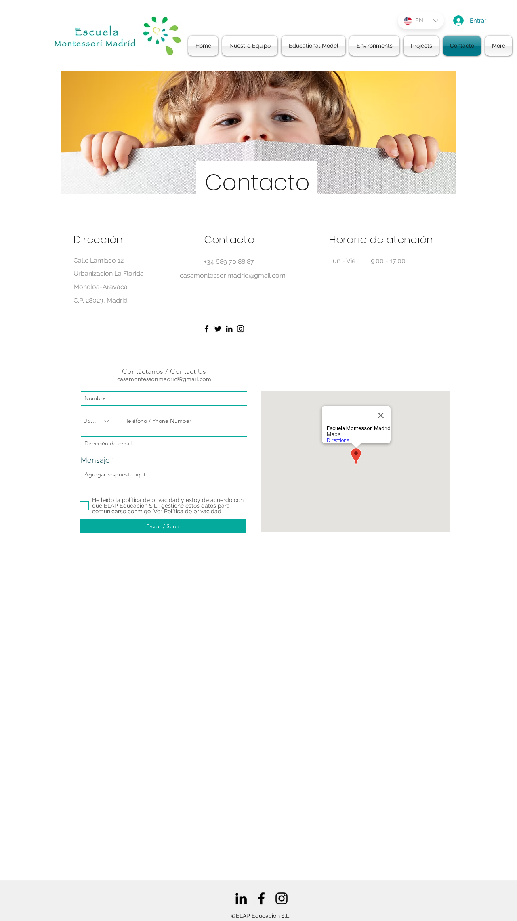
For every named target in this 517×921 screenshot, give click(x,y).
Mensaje (95, 460)
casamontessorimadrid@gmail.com (164, 379)
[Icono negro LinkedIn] (241, 898)
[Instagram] (240, 328)
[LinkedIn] (229, 328)
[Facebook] (206, 328)
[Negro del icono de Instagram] (281, 898)
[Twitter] (218, 328)
